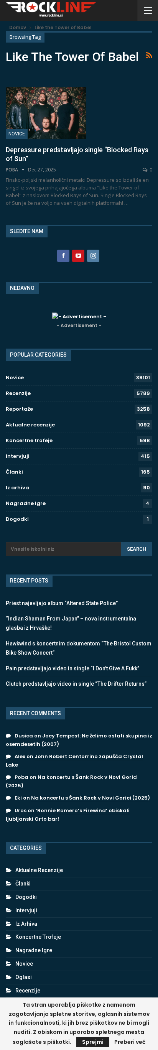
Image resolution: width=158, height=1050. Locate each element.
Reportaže (19, 409)
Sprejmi (93, 1042)
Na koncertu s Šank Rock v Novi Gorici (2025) (90, 797)
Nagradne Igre (26, 503)
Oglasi (23, 977)
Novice (16, 134)
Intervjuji (18, 456)
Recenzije (18, 393)
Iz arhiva (17, 487)
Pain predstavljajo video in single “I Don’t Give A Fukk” (72, 668)
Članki (14, 472)
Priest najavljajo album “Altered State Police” (62, 603)
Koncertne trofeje (29, 440)
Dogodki (17, 519)
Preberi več (129, 1042)
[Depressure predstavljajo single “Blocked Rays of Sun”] (46, 112)
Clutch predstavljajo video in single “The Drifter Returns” (76, 684)
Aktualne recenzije (30, 424)
